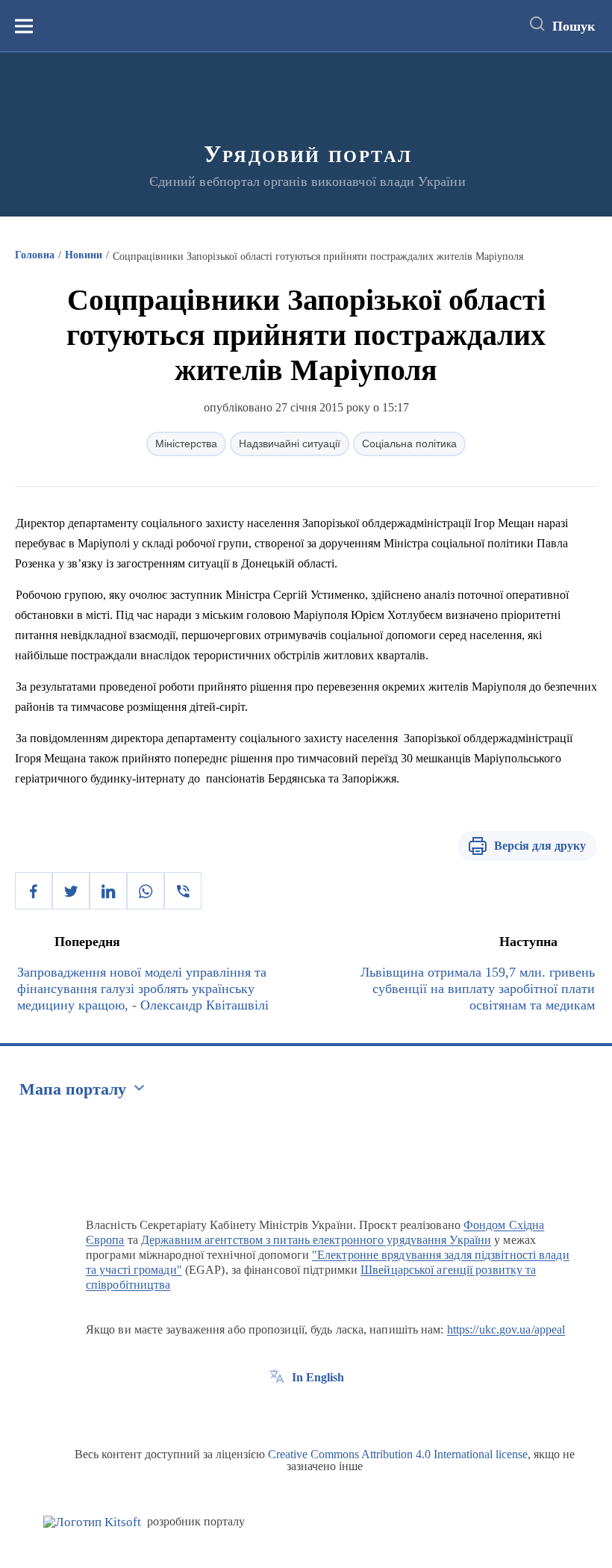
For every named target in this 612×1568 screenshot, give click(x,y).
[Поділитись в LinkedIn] (108, 891)
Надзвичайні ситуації (289, 443)
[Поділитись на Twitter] (71, 891)
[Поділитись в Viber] (183, 891)
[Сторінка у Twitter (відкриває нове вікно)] (304, 1411)
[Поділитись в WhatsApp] (145, 891)
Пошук (573, 26)
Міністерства (186, 443)
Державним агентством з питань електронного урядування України (316, 1239)
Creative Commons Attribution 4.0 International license (398, 1454)
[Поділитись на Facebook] (33, 891)
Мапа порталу (72, 1089)
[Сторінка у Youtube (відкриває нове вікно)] (332, 1411)
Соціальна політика (409, 443)
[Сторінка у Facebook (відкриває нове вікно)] (277, 1411)
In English (318, 1377)
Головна (34, 255)
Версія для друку (540, 845)
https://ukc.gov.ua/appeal (506, 1329)
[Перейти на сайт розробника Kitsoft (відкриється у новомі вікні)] (92, 1522)
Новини (83, 255)
